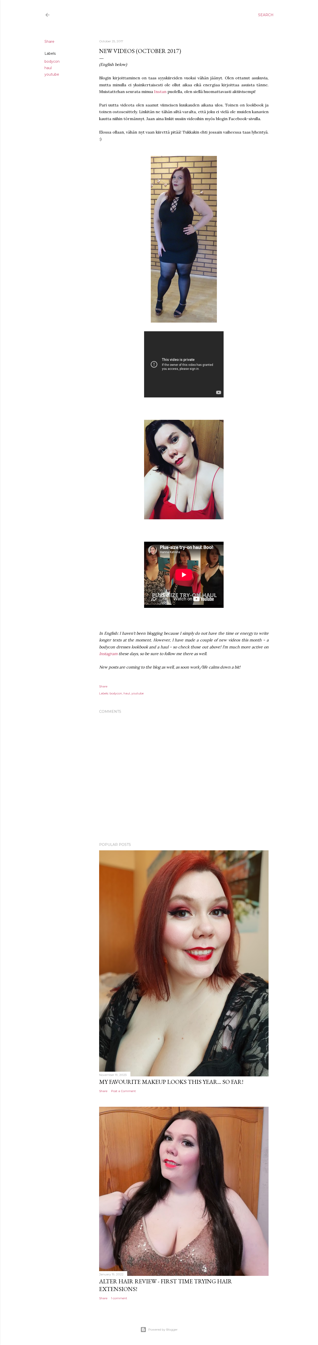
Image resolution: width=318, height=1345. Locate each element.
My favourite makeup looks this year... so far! (171, 1082)
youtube (51, 74)
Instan (160, 91)
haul (48, 68)
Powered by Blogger (163, 1329)
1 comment (119, 1298)
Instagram (108, 653)
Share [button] (49, 41)
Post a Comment (123, 1091)
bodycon (52, 61)
